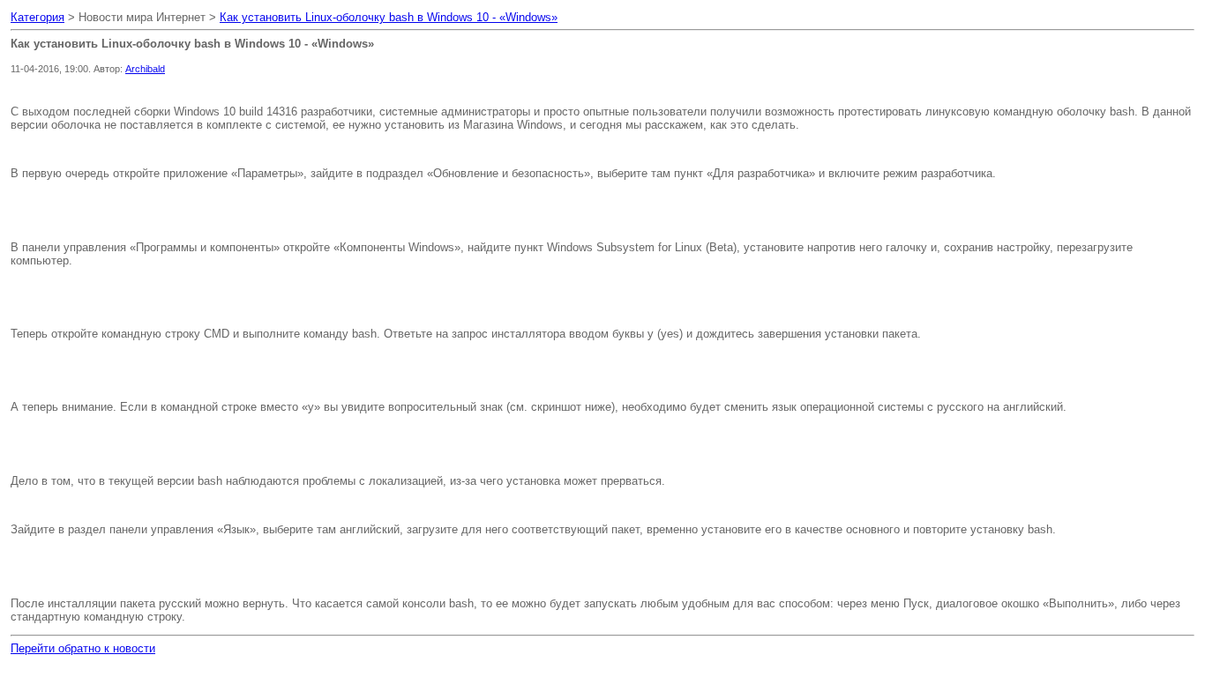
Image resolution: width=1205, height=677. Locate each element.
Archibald (145, 68)
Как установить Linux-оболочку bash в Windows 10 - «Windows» (389, 17)
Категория (37, 17)
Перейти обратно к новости (83, 648)
